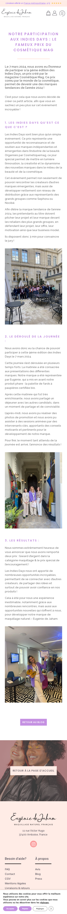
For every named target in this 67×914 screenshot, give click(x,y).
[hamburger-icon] (61, 13)
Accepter (10, 908)
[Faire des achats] (49, 13)
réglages (44, 902)
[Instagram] (33, 844)
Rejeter (25, 908)
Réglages (40, 908)
